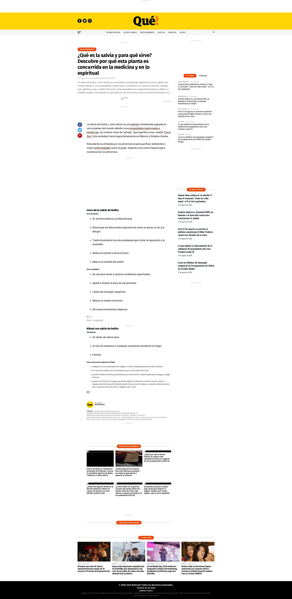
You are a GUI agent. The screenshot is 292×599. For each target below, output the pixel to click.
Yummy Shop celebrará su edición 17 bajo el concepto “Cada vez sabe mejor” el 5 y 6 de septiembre (195, 198)
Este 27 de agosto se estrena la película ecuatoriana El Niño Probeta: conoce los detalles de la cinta (195, 232)
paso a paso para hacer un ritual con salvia (104, 417)
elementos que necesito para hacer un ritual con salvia (108, 415)
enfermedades (102, 148)
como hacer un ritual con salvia (107, 411)
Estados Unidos (130, 32)
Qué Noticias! (100, 404)
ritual (144, 417)
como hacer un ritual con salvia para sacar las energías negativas (113, 413)
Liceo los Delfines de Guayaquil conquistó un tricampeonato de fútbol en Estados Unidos (196, 265)
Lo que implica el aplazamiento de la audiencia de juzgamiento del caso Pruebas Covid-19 (195, 248)
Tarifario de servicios (146, 588)
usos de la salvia (94, 419)
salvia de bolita (161, 417)
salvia (151, 417)
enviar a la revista (138, 415)
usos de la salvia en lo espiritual (140, 419)
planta (134, 124)
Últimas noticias (113, 32)
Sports (183, 32)
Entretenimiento (147, 32)
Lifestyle (161, 32)
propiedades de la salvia (131, 417)
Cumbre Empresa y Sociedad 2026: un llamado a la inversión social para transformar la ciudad (195, 215)
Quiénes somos (146, 591)
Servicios (172, 32)
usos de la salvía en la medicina (114, 419)
